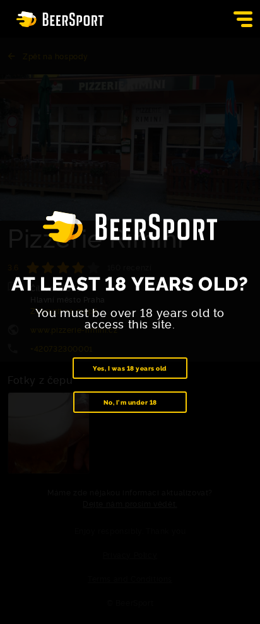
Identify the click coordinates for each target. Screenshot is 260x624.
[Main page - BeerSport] (59, 19)
